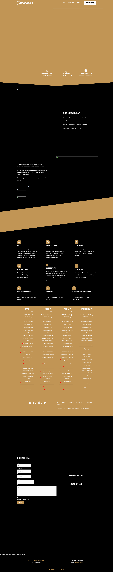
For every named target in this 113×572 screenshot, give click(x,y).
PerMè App (66, 73)
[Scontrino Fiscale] (47, 265)
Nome (18, 463)
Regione (19, 479)
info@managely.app (76, 475)
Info (64, 3)
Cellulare (19, 474)
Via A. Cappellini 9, (32, 560)
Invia (20, 502)
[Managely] (25, 3)
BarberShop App (46, 73)
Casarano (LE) (40, 560)
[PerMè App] (66, 70)
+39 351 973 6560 (76, 484)
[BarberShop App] (47, 70)
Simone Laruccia (79, 562)
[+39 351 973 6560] (76, 481)
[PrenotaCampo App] (86, 70)
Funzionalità (71, 3)
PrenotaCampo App (86, 73)
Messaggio (20, 485)
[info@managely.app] (76, 472)
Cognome (19, 468)
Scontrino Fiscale (51, 268)
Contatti (79, 3)
